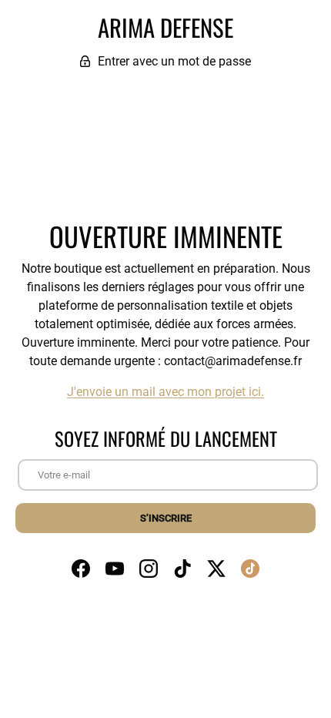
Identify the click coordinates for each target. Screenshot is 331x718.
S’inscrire (166, 518)
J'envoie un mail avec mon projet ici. (165, 391)
